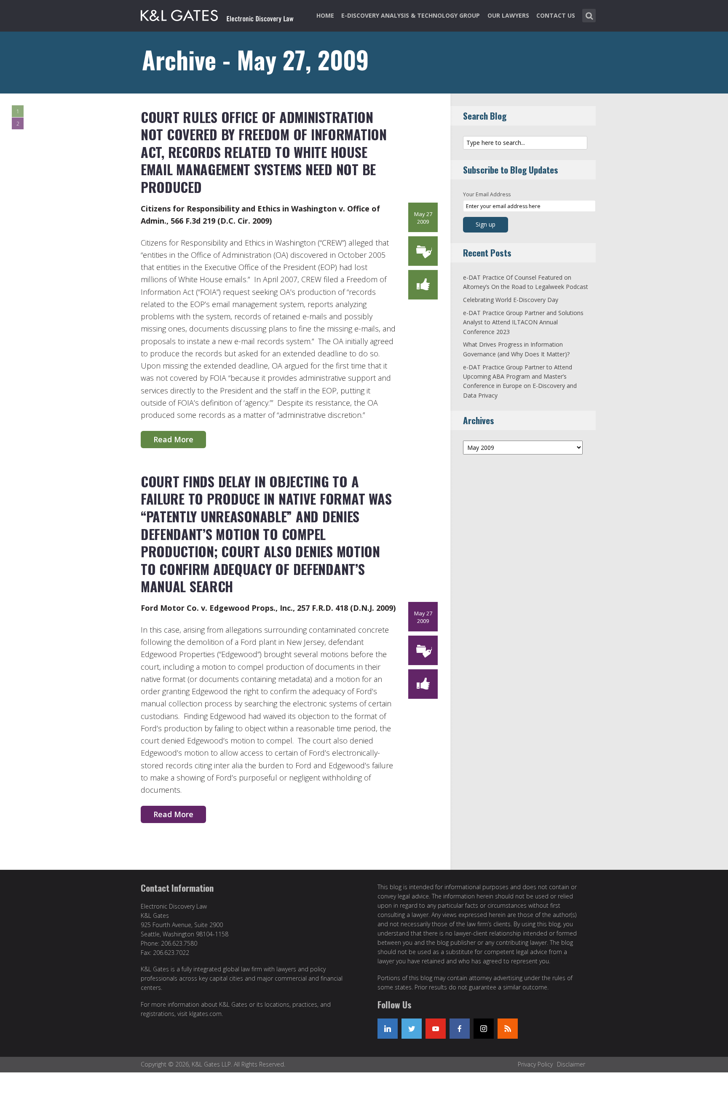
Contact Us (555, 15)
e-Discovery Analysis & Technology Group (410, 15)
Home (325, 15)
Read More (173, 439)
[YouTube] (436, 1028)
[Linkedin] (387, 1028)
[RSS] (508, 1028)
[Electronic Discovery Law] (218, 13)
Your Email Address (487, 194)
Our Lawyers (508, 15)
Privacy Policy (535, 1064)
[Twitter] (411, 1028)
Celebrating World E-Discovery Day (510, 300)
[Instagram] (484, 1028)
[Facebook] (460, 1028)
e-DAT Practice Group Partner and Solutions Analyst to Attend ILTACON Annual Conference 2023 (523, 322)
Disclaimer (571, 1064)
